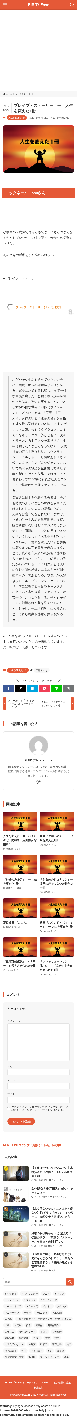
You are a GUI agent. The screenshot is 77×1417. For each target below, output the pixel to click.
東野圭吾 (57, 1344)
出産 (7, 1325)
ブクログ (61, 1306)
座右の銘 (23, 1337)
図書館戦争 (53, 1325)
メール (11, 1080)
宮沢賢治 (57, 1331)
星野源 (32, 1344)
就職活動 (9, 1337)
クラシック (30, 1299)
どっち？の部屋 (29, 1293)
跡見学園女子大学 (14, 1356)
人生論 (8, 1318)
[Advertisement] (38, 50)
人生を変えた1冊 (16, 117)
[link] (38, 782)
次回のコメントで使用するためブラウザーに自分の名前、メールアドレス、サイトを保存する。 (39, 1108)
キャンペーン (12, 1299)
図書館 (39, 1325)
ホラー (27, 1312)
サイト (11, 1094)
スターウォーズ (48, 1299)
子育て (43, 1331)
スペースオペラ (13, 1306)
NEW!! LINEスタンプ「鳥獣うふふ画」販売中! (32, 1145)
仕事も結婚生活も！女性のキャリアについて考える (44, 1318)
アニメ (46, 1293)
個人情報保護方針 (63, 1382)
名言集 (17, 1325)
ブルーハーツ (12, 1312)
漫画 (23, 1350)
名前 (9, 1066)
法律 (68, 1344)
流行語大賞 (11, 1350)
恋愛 (47, 1337)
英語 (49, 1350)
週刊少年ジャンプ (49, 1356)
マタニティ (41, 1312)
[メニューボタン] (4, 4)
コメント (13, 1021)
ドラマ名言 (32, 1306)
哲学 (28, 1325)
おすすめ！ (11, 1293)
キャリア (59, 1293)
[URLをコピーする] (68, 688)
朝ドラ (43, 1344)
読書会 (60, 1350)
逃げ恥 (32, 1356)
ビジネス (47, 1306)
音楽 (66, 1356)
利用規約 (38, 1387)
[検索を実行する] (70, 1282)
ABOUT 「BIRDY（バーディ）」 (21, 1382)
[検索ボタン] (72, 4)
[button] (8, 688)
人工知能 (57, 1312)
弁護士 (36, 1337)
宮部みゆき (42, 670)
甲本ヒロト (37, 1350)
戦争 (56, 1337)
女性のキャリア (27, 1331)
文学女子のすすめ (14, 1344)
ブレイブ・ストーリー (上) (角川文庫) (39, 307)
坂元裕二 (9, 1331)
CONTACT (46, 1382)
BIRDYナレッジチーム (39, 760)
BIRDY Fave (38, 5)
